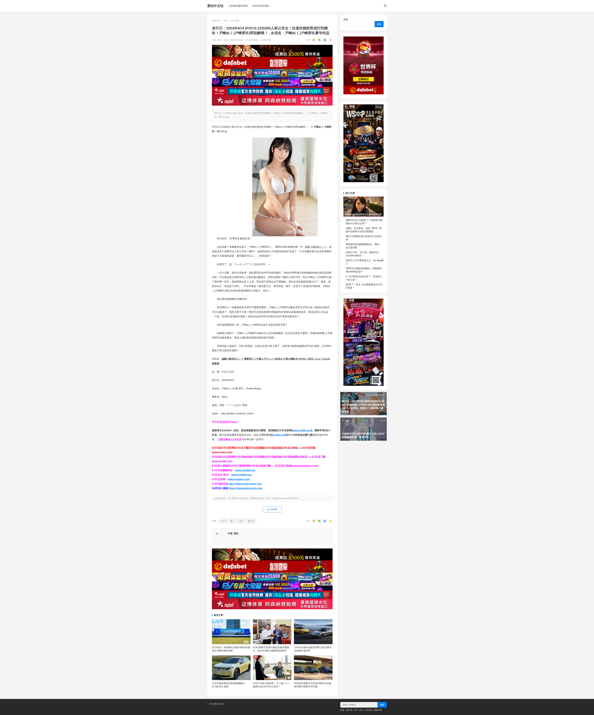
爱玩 (219, 40)
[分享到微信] (319, 40)
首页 (226, 20)
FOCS (223, 521)
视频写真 (378, 710)
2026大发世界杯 (260, 5)
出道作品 (369, 710)
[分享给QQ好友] (325, 40)
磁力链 (251, 521)
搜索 (345, 19)
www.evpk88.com (245, 470)
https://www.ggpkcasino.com (245, 488)
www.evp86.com (301, 430)
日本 (241, 521)
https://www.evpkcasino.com (245, 483)
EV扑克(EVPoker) (227, 422)
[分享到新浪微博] (314, 40)
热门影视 (235, 20)
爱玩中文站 (215, 6)
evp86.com (279, 435)
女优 (361, 710)
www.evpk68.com (241, 474)
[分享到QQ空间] (330, 40)
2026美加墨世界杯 (238, 5)
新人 (232, 521)
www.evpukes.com (239, 479)
